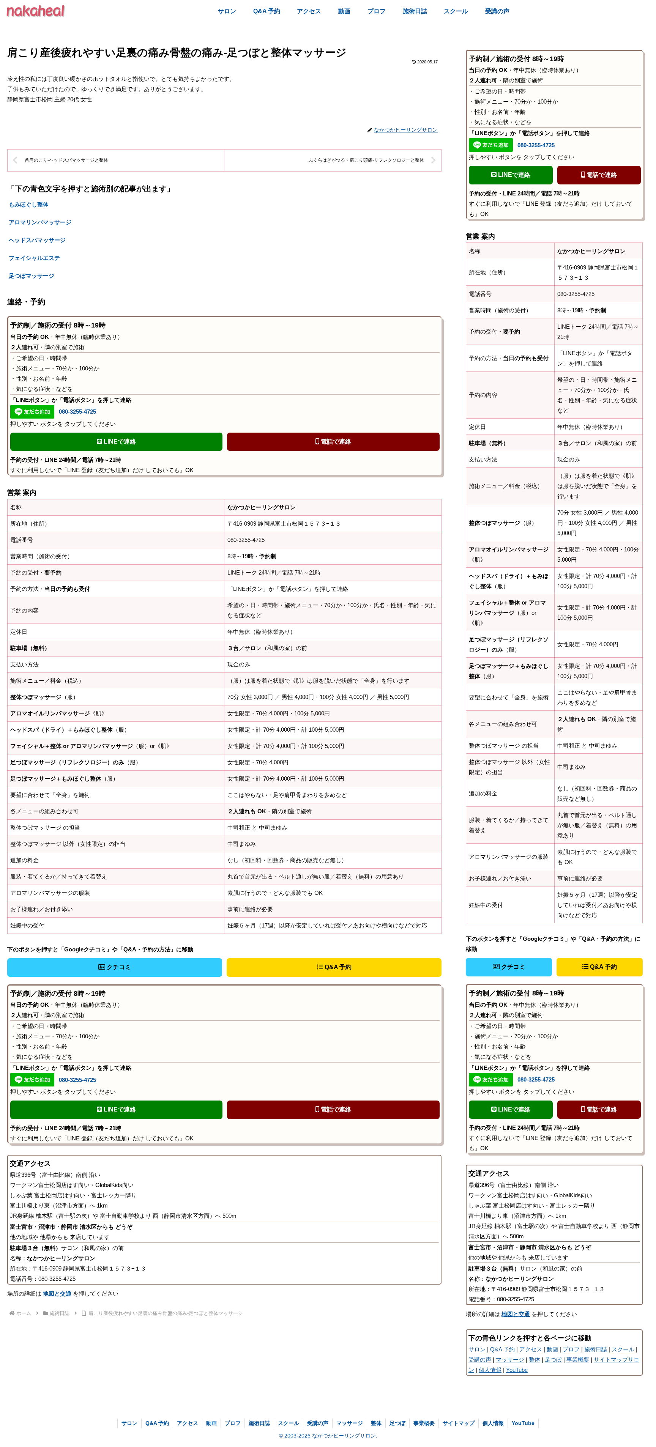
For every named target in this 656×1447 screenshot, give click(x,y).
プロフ (571, 1349)
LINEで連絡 (119, 441)
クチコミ (118, 967)
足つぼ (553, 1359)
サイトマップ (459, 1423)
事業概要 (577, 1359)
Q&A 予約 (337, 967)
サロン (477, 1349)
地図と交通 (57, 1293)
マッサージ (510, 1359)
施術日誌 (595, 1349)
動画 (552, 1349)
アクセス (530, 1349)
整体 (534, 1359)
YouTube (517, 1370)
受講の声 (479, 1359)
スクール (623, 1349)
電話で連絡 (335, 441)
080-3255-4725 (77, 411)
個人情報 (490, 1370)
